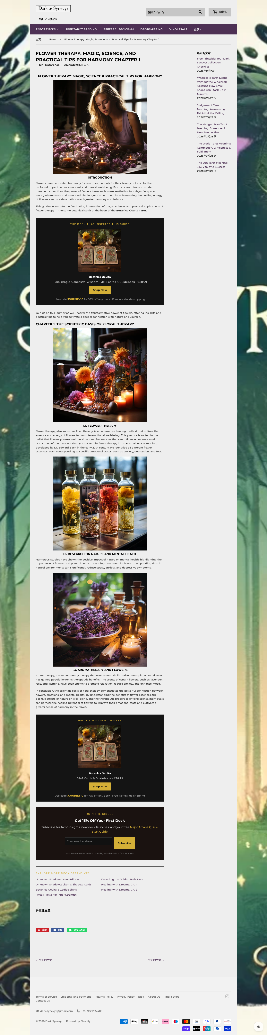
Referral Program (118, 29)
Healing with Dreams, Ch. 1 (119, 884)
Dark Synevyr (53, 1021)
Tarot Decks (46, 29)
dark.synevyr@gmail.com (56, 1010)
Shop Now (100, 289)
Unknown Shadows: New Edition (57, 879)
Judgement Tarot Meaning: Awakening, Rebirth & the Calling (211, 109)
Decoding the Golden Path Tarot (122, 879)
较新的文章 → (156, 960)
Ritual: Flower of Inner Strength (56, 894)
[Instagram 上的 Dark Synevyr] (227, 997)
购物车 (222, 12)
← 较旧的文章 (44, 960)
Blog (141, 996)
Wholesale (178, 29)
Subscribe (124, 843)
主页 (38, 39)
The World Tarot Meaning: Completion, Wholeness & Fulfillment (214, 147)
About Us (154, 996)
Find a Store (171, 996)
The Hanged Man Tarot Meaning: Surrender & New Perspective (212, 128)
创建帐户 (52, 19)
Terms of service (46, 996)
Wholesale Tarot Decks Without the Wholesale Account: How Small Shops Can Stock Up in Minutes (212, 86)
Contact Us (43, 1000)
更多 (196, 29)
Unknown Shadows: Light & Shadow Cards (63, 884)
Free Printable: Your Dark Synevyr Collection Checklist (213, 62)
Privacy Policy (125, 996)
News (52, 39)
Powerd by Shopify (78, 1021)
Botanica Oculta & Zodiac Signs (56, 889)
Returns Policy (104, 996)
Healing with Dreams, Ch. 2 (119, 889)
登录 (41, 19)
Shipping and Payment (76, 996)
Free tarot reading (81, 29)
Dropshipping (151, 29)
